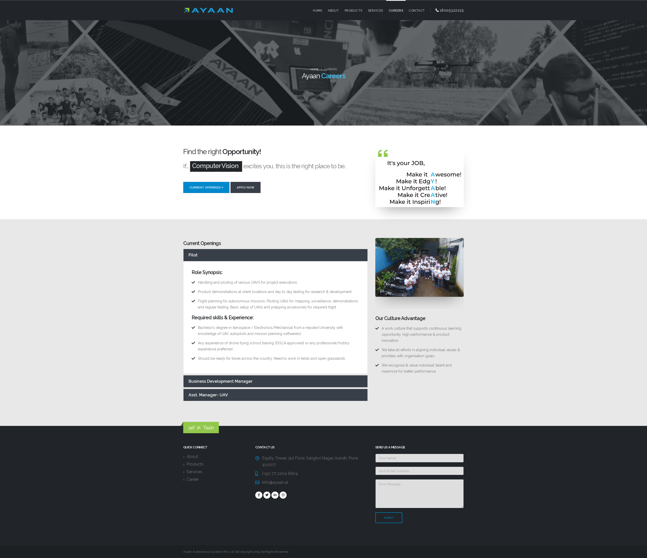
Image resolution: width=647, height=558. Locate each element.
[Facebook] (258, 495)
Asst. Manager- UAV (208, 395)
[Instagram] (283, 495)
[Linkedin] (275, 495)
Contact (417, 10)
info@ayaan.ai (275, 482)
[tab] (275, 255)
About (333, 10)
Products (353, 10)
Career (193, 479)
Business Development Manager (220, 381)
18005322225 (451, 10)
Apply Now (245, 187)
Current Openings (205, 187)
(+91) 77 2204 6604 (280, 473)
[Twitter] (266, 495)
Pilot (193, 255)
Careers (396, 10)
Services (375, 10)
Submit (389, 517)
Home (317, 10)
